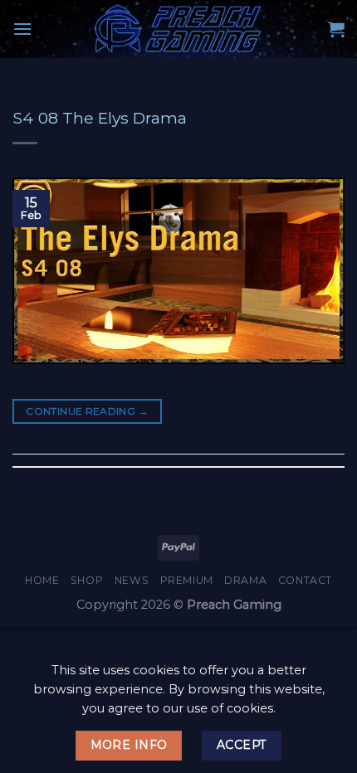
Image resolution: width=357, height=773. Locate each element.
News (132, 580)
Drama (245, 580)
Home (42, 580)
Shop (87, 580)
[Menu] (22, 28)
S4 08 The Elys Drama (99, 118)
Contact (305, 580)
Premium (186, 580)
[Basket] (336, 29)
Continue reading (87, 411)
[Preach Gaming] (178, 29)
